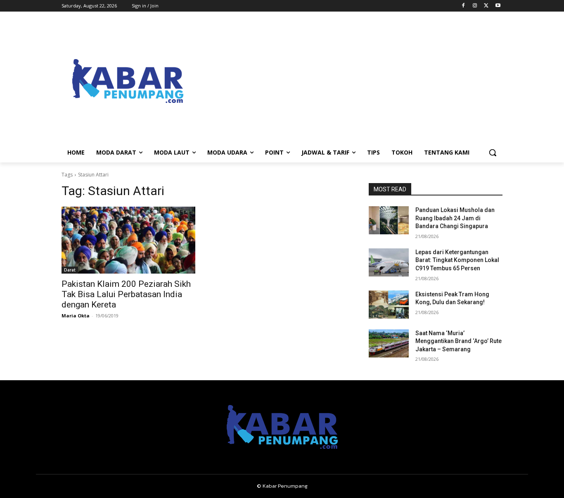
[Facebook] (463, 6)
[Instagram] (475, 6)
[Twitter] (486, 6)
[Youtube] (497, 6)
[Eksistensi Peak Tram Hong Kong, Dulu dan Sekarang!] (389, 305)
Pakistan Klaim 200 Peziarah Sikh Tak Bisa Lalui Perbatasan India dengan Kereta (126, 294)
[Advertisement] (348, 81)
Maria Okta (76, 315)
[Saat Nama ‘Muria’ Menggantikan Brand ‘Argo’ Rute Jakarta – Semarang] (389, 343)
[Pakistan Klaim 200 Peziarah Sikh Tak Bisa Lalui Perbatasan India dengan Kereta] (128, 240)
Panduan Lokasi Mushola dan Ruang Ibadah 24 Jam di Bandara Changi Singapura (455, 218)
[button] (492, 152)
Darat (70, 270)
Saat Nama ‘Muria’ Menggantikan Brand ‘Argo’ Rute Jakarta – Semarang (458, 341)
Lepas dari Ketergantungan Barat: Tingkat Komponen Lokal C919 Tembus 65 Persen (457, 260)
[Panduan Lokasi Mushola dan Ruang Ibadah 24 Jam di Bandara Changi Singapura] (389, 220)
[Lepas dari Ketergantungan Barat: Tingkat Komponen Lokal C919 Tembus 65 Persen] (389, 262)
